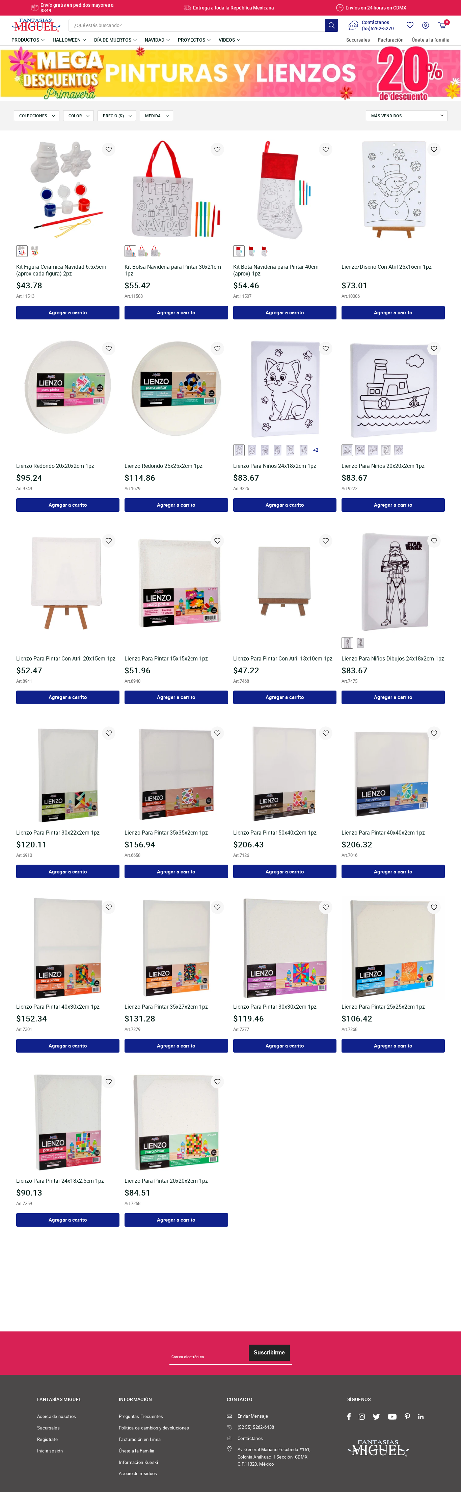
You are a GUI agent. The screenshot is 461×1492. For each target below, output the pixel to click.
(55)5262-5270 (378, 28)
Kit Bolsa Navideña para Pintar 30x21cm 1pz (173, 270)
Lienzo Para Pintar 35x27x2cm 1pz (166, 1007)
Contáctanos (250, 1438)
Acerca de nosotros (56, 1416)
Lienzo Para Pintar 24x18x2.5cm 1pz (60, 1181)
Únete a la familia (431, 40)
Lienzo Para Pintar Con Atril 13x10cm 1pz (282, 658)
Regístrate (47, 1439)
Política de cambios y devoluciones (154, 1428)
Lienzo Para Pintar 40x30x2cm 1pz (58, 1007)
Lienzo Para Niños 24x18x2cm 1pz (274, 466)
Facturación (391, 40)
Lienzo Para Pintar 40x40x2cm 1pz (383, 832)
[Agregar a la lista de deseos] (108, 149)
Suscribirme (269, 1352)
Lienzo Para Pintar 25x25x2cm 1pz (383, 1007)
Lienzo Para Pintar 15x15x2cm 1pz (166, 658)
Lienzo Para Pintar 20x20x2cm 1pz (166, 1181)
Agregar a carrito (68, 312)
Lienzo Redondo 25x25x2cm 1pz (163, 466)
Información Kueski (138, 1462)
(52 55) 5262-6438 (256, 1427)
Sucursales (358, 40)
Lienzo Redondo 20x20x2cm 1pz (55, 466)
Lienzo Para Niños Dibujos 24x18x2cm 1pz (393, 658)
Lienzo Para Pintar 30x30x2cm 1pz (275, 1007)
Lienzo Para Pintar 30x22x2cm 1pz (58, 832)
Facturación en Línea (140, 1439)
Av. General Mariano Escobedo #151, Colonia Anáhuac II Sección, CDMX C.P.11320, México (274, 1456)
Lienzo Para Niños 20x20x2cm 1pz (383, 466)
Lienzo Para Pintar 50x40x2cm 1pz (275, 832)
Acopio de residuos (138, 1473)
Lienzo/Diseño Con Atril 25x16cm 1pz (387, 267)
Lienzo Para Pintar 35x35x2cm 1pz (166, 832)
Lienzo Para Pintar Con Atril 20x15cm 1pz (65, 658)
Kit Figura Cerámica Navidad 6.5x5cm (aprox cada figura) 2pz (61, 270)
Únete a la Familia (137, 1451)
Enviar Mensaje (253, 1416)
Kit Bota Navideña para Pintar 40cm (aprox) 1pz (276, 270)
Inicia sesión (50, 1451)
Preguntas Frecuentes (141, 1416)
